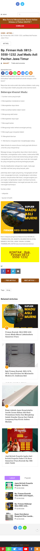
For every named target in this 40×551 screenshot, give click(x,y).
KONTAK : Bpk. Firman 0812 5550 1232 (20, 254)
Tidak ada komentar (18, 63)
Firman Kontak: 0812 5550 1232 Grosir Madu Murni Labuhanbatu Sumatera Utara (19, 334)
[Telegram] (27, 73)
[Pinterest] (11, 73)
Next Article (29, 280)
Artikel (9, 33)
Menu (5, 14)
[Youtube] (19, 73)
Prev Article (10, 280)
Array (8, 290)
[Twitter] (7, 73)
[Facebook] (3, 73)
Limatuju (26, 545)
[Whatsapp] (15, 73)
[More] (31, 73)
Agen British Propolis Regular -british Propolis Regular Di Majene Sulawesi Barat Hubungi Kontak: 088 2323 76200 (24, 484)
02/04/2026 (20, 488)
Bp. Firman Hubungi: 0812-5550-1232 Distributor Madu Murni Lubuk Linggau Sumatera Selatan (24, 505)
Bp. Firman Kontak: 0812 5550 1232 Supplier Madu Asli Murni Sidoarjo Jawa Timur (24, 494)
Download (20, 26)
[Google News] (23, 73)
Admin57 (6, 63)
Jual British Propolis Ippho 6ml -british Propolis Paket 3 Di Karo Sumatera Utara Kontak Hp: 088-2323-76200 (19, 459)
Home (3, 33)
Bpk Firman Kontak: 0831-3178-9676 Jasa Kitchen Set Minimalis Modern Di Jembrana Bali (19, 373)
